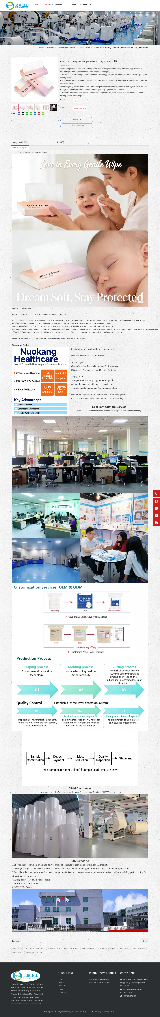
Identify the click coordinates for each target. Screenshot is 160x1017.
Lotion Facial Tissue (138, 948)
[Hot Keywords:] (153, 4)
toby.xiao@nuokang (129, 989)
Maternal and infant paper (34, 952)
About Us (62, 986)
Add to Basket (75, 126)
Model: (15, 142)
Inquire (75, 120)
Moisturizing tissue (87, 948)
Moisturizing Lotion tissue (34, 948)
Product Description (20, 148)
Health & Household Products (100, 982)
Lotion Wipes (16, 952)
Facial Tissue (123, 948)
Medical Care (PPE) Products (100, 979)
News (61, 989)
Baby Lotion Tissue (70, 948)
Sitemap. (113, 1012)
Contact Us (62, 992)
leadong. (107, 1012)
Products (62, 982)
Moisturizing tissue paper (106, 948)
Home (61, 979)
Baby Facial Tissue (53, 948)
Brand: (59, 142)
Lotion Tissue (17, 948)
